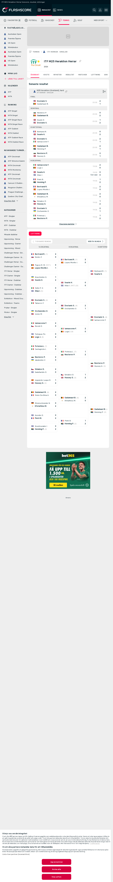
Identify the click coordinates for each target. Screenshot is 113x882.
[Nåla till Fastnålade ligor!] (80, 61)
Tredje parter (95, 843)
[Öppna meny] (106, 10)
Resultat (70, 75)
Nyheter (57, 75)
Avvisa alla (56, 869)
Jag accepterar (56, 862)
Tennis (36, 52)
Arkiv (106, 75)
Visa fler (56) (9, 201)
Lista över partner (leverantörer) (16, 854)
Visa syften (56, 877)
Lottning (95, 75)
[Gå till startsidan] (18, 10)
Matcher (82, 75)
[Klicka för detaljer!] (68, 102)
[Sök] (94, 10)
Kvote (46, 75)
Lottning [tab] (35, 234)
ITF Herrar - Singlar (57, 52)
